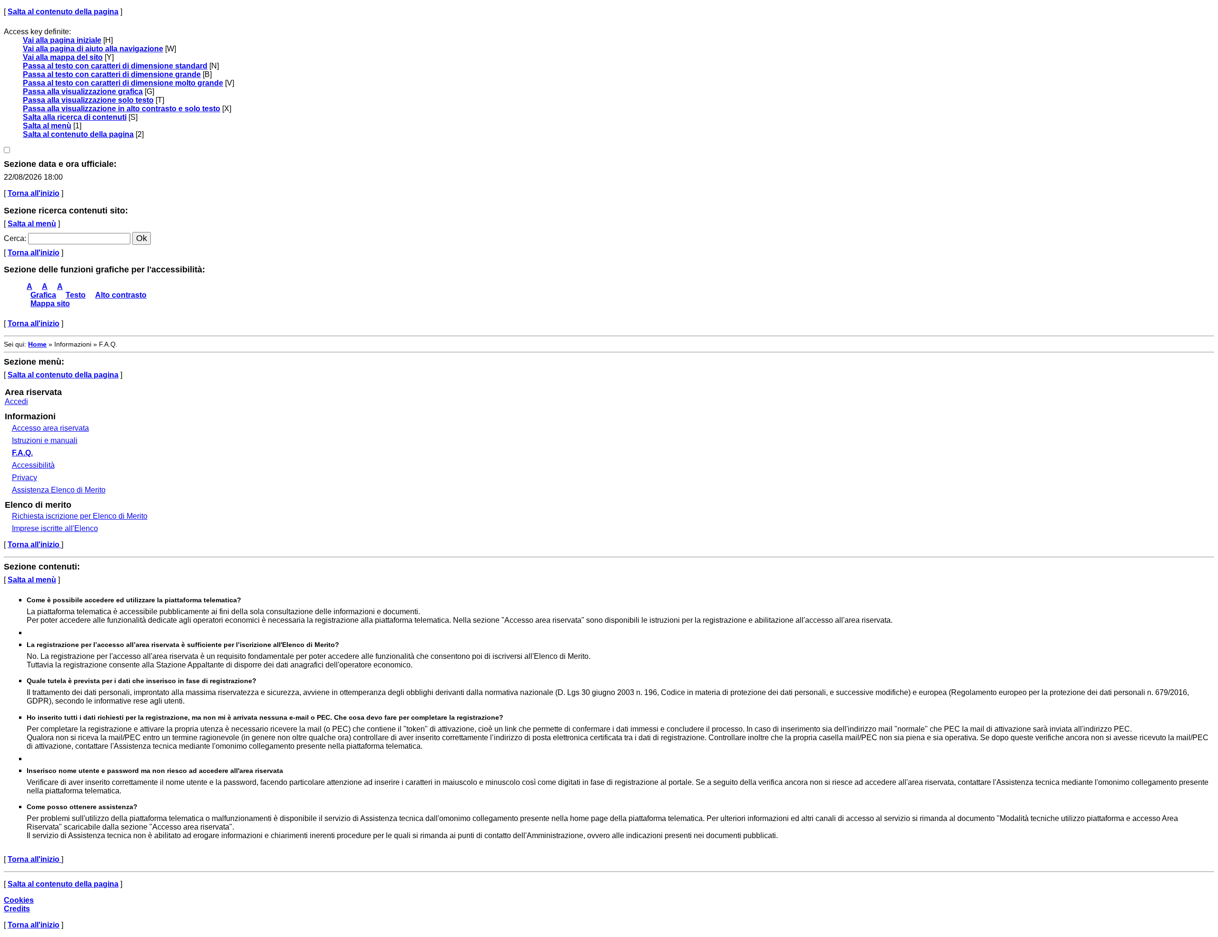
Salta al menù (47, 126)
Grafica (43, 295)
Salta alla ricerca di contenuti (75, 117)
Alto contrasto (121, 295)
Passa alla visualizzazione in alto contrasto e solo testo (121, 109)
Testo (76, 295)
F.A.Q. (22, 453)
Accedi (16, 401)
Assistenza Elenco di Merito (59, 490)
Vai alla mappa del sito (63, 57)
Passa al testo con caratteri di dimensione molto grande (123, 83)
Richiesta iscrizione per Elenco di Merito (79, 516)
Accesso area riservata (50, 428)
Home (37, 344)
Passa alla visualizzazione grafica (83, 91)
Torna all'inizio (33, 193)
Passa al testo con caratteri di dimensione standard (115, 66)
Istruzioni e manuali (45, 440)
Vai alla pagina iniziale (62, 40)
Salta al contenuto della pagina (63, 12)
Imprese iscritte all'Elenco (55, 528)
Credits (17, 909)
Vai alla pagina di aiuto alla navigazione (93, 49)
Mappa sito (50, 303)
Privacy (24, 477)
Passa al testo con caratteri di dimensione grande (112, 74)
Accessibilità (33, 465)
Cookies (19, 900)
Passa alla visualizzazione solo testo (88, 100)
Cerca (14, 238)
